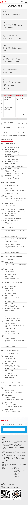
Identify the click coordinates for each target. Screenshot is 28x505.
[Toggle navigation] (26, 1)
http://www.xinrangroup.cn (21, 114)
